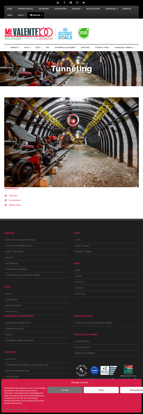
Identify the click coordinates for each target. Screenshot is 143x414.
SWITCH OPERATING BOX (18, 371)
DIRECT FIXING (82, 246)
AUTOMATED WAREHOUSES (19, 246)
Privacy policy (21, 409)
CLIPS (78, 240)
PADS (77, 270)
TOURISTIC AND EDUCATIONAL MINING (94, 323)
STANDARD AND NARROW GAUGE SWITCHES (27, 365)
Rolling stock (15, 205)
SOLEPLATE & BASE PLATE (18, 323)
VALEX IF (79, 288)
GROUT (9, 335)
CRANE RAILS (12, 300)
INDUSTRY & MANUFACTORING (20, 240)
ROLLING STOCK (83, 347)
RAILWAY (10, 257)
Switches (13, 195)
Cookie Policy (9, 409)
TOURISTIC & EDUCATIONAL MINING (23, 275)
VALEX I (78, 276)
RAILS (8, 294)
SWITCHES (11, 359)
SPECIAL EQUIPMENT (85, 353)
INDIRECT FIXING (83, 252)
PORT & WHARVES (14, 252)
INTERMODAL (12, 263)
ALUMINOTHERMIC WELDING (19, 340)
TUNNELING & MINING (16, 269)
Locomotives (15, 200)
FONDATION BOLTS (15, 329)
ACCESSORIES (12, 377)
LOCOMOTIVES (82, 341)
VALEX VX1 (80, 294)
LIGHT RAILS (12, 311)
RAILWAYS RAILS (14, 305)
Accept (65, 390)
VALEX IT (79, 282)
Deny (101, 390)
